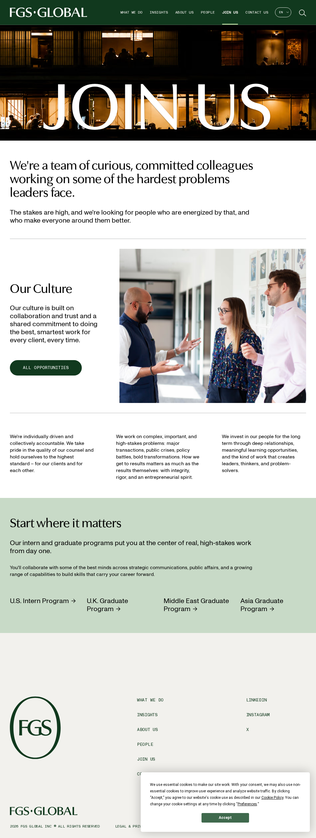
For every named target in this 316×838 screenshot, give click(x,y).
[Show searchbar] (301, 12)
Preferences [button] (247, 804)
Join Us (230, 12)
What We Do (131, 12)
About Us (184, 12)
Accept (225, 817)
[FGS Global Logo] (48, 12)
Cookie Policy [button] (272, 797)
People (208, 12)
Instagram (258, 714)
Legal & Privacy (131, 826)
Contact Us (256, 12)
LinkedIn (256, 700)
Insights (159, 12)
